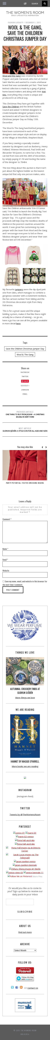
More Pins (37, 876)
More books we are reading (25, 766)
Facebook (25, 372)
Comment (6, 519)
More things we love (25, 697)
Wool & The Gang (25, 354)
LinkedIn (25, 390)
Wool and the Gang (11, 75)
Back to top (24, 1034)
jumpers (19, 289)
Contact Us (33, 987)
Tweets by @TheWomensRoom (25, 814)
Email (25, 394)
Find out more (25, 932)
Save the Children (10, 106)
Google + (25, 386)
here (18, 323)
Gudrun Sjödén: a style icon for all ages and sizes (25, 429)
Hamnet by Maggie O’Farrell (25, 761)
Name (5, 548)
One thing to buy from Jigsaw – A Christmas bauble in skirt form (25, 414)
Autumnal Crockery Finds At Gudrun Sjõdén (25, 690)
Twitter (25, 376)
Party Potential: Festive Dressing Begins (25, 483)
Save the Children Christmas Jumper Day (25, 348)
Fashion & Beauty (15, 22)
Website (5, 570)
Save (26, 381)
